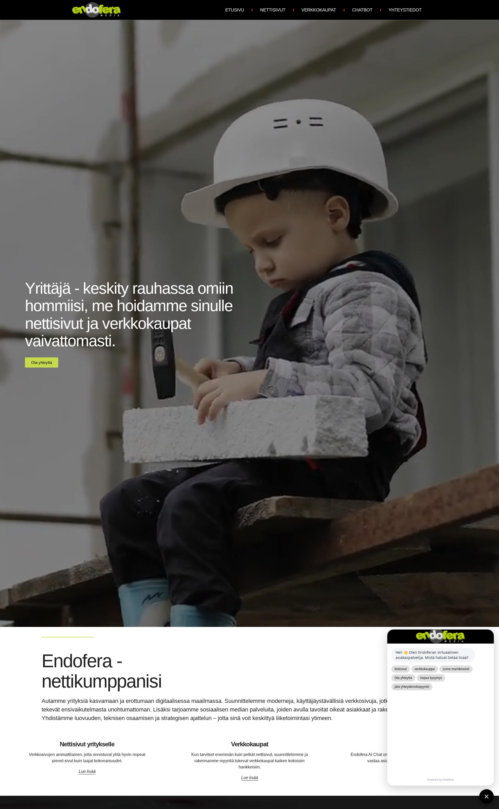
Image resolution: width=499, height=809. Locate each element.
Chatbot (362, 10)
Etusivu (234, 10)
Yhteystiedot (405, 10)
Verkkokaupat (318, 10)
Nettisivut (272, 10)
